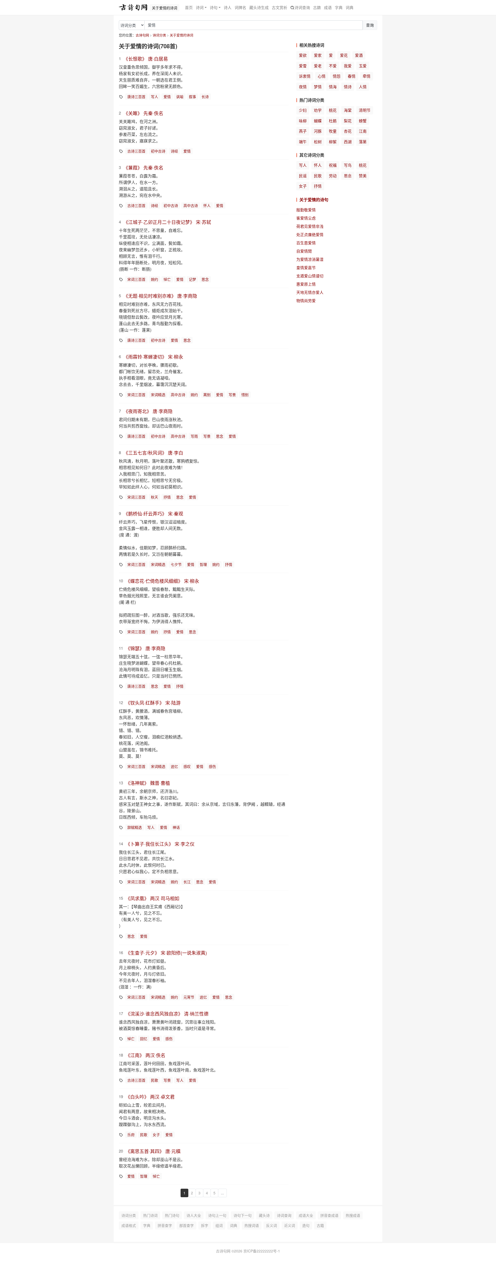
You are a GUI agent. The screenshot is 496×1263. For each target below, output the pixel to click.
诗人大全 (194, 1215)
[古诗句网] (133, 7)
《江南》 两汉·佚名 (145, 1055)
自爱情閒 (304, 251)
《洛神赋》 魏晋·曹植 (148, 782)
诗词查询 (302, 7)
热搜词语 (251, 1225)
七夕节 (176, 564)
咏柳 (303, 120)
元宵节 (188, 997)
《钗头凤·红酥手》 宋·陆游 (153, 702)
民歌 (154, 1080)
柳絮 (333, 141)
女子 (156, 1134)
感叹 (187, 766)
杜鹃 (333, 120)
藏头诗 (264, 1215)
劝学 (318, 110)
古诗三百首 (136, 151)
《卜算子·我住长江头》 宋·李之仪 (160, 843)
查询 (370, 25)
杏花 (348, 131)
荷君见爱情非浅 (309, 226)
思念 (205, 279)
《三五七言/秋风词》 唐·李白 (153, 452)
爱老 (318, 65)
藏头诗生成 (259, 7)
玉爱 (363, 65)
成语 (328, 7)
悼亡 (167, 279)
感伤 (212, 766)
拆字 (204, 1225)
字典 (339, 7)
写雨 (194, 436)
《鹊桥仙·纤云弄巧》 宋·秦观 (153, 513)
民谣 (303, 175)
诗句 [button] (214, 7)
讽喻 (179, 96)
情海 (333, 86)
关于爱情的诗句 (313, 200)
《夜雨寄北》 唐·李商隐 (148, 411)
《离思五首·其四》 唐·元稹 (153, 1151)
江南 (363, 131)
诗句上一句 (217, 1215)
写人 (154, 96)
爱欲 (303, 55)
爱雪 (303, 65)
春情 (351, 76)
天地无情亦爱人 (309, 292)
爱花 (344, 55)
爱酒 (359, 55)
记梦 (192, 279)
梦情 (318, 86)
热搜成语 (353, 1215)
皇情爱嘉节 (306, 267)
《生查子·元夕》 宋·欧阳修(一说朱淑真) (166, 952)
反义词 (271, 1225)
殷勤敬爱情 (306, 209)
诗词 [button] (200, 7)
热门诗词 (150, 1215)
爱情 (167, 96)
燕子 (303, 131)
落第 (363, 141)
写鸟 (348, 165)
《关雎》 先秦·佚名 (143, 113)
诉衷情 (305, 76)
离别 (207, 394)
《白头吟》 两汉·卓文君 (150, 1096)
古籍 (317, 7)
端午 (303, 141)
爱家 (318, 55)
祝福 (333, 165)
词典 (349, 7)
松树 (318, 141)
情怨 (336, 76)
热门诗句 (172, 1215)
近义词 (289, 1225)
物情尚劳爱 (306, 300)
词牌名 (240, 7)
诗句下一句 (243, 1215)
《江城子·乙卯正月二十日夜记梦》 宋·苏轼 (167, 222)
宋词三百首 (136, 279)
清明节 (364, 110)
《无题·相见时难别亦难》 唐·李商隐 (160, 295)
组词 (219, 1225)
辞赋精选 (134, 827)
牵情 (366, 76)
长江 (187, 881)
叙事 (192, 96)
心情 (322, 76)
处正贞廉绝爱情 (309, 234)
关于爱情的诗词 (181, 35)
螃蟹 (363, 120)
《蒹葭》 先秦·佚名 (143, 167)
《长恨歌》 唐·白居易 (145, 58)
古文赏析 (279, 7)
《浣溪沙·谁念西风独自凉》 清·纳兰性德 (167, 1013)
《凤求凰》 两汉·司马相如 (152, 898)
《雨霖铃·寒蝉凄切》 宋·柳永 (153, 356)
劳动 (333, 175)
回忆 (143, 1038)
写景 (232, 394)
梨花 (348, 120)
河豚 (318, 131)
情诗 (348, 86)
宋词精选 (158, 394)
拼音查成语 (329, 1215)
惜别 (245, 394)
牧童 (333, 131)
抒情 (167, 497)
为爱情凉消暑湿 (309, 259)
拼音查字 (165, 1225)
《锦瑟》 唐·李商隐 (145, 648)
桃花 (333, 110)
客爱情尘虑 (306, 218)
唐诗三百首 (136, 96)
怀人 (207, 205)
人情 (363, 86)
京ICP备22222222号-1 (261, 1250)
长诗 (205, 96)
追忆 (174, 766)
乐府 (131, 1134)
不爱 (333, 65)
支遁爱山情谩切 (309, 275)
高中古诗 (190, 205)
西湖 (348, 141)
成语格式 (128, 1225)
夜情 (303, 86)
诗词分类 (159, 35)
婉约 (154, 279)
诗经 (174, 151)
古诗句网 (142, 35)
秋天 (154, 497)
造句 (305, 1225)
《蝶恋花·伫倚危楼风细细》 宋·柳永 (162, 580)
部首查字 (186, 1225)
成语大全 (306, 1215)
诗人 (227, 7)
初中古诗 (158, 151)
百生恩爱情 (306, 242)
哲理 (203, 564)
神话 (176, 827)
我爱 (348, 65)
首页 (189, 7)
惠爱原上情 (306, 284)
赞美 (363, 175)
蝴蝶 (318, 120)
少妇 (303, 110)
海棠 (348, 110)
